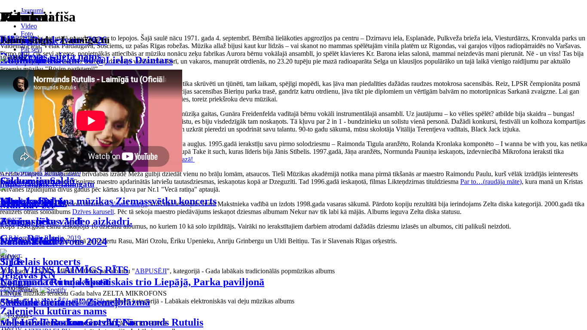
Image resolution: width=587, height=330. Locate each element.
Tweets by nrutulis (25, 201)
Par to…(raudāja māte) (491, 181)
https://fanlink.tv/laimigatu (47, 184)
